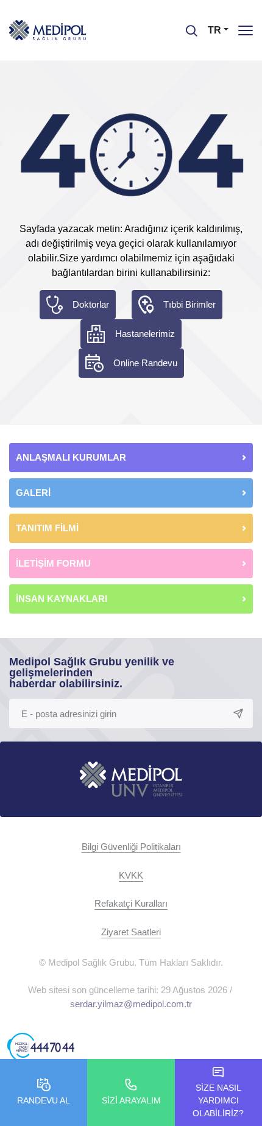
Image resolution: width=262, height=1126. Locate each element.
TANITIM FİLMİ (47, 528)
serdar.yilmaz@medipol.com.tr (131, 1004)
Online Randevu (145, 363)
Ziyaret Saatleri (131, 932)
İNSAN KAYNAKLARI (63, 598)
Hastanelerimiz (145, 333)
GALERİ (33, 492)
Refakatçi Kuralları (131, 903)
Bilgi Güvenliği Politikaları (131, 846)
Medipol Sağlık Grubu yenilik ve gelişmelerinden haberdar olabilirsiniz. (91, 672)
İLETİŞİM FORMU (53, 563)
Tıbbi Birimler (189, 304)
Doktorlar (91, 304)
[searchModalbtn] (187, 26)
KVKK (131, 875)
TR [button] (214, 30)
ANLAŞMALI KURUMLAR (71, 457)
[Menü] (245, 30)
